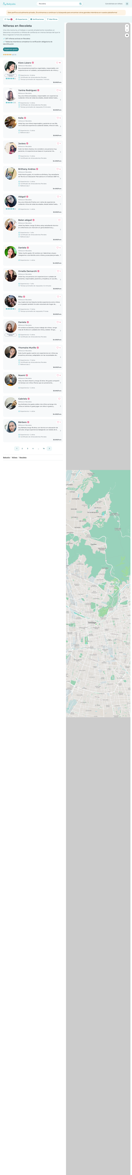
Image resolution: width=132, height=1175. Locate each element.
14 (44, 448)
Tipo (9, 19)
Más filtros (53, 19)
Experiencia (22, 19)
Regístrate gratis (10, 49)
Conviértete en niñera (113, 4)
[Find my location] (127, 35)
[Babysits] (9, 4)
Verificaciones (38, 19)
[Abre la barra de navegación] (127, 4)
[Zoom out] (127, 30)
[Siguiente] (49, 448)
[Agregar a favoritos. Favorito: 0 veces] (59, 220)
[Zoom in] (127, 26)
